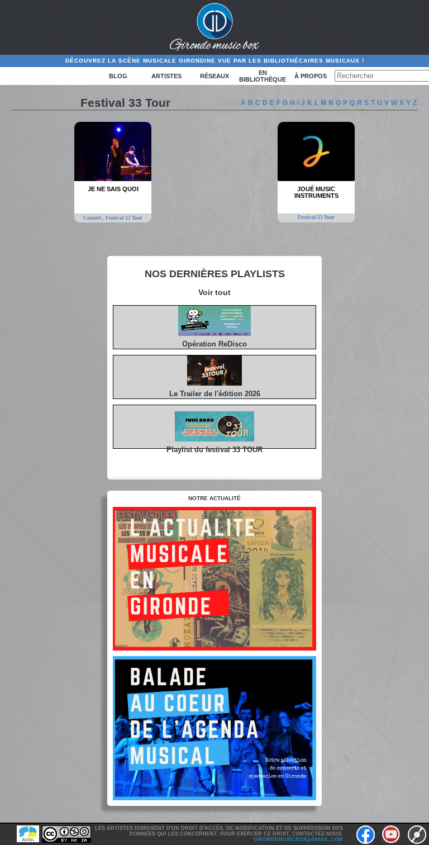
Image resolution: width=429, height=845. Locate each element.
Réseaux (214, 76)
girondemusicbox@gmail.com (298, 839)
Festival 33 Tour (124, 218)
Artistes (166, 76)
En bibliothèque (262, 76)
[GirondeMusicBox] (215, 27)
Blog (118, 76)
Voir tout (214, 292)
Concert (92, 218)
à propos (310, 76)
